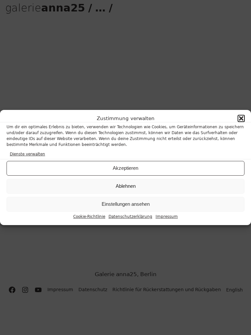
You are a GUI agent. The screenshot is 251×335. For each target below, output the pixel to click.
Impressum (167, 216)
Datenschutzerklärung (130, 216)
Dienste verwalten (27, 153)
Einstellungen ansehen (126, 204)
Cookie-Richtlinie (89, 216)
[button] (241, 118)
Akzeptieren (125, 168)
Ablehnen (126, 186)
